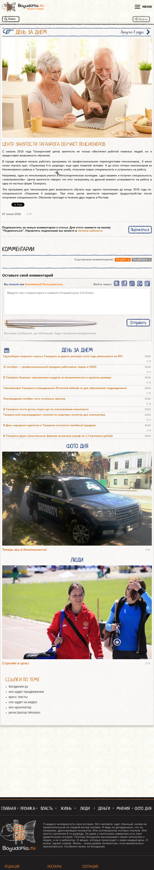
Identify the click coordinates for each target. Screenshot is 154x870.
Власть (47, 808)
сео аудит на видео (23, 702)
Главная (8, 808)
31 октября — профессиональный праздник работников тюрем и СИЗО (49, 367)
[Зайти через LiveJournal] (132, 285)
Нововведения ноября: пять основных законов (34, 398)
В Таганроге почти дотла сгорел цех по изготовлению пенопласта (45, 409)
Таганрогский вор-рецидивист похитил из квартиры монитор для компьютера (54, 414)
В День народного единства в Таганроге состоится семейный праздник (49, 425)
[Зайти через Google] (139, 285)
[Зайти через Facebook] (125, 285)
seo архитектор (20, 707)
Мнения (123, 808)
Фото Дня (77, 446)
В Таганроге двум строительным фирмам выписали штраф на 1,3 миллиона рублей (58, 436)
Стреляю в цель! (15, 663)
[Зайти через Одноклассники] (147, 285)
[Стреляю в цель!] (77, 612)
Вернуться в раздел (132, 32)
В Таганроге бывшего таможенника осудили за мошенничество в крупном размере (57, 377)
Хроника (27, 808)
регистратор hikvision (24, 712)
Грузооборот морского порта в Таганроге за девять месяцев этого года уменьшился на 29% (63, 356)
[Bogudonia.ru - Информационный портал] (23, 7)
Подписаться (140, 229)
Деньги (104, 808)
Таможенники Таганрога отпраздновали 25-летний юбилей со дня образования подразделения (65, 388)
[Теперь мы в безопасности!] (77, 499)
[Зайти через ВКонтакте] (117, 285)
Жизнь (66, 808)
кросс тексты (18, 697)
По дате (121, 259)
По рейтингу (140, 259)
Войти (143, 19)
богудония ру (18, 686)
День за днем (77, 350)
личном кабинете (90, 230)
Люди (77, 560)
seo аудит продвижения (26, 691)
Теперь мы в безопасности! (24, 549)
